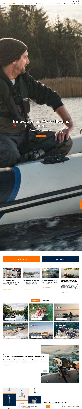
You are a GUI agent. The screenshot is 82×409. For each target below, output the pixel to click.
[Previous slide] (44, 371)
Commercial (31, 3)
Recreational (22, 3)
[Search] (78, 3)
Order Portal (67, 1)
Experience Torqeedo (69, 3)
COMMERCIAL (60, 259)
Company (52, 3)
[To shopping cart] (73, 1)
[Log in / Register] (76, 1)
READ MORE (6, 364)
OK (48, 406)
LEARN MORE (7, 289)
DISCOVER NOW (40, 136)
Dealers (45, 3)
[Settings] (78, 1)
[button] (81, 204)
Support (38, 3)
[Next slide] (46, 371)
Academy (59, 3)
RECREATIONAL (22, 259)
